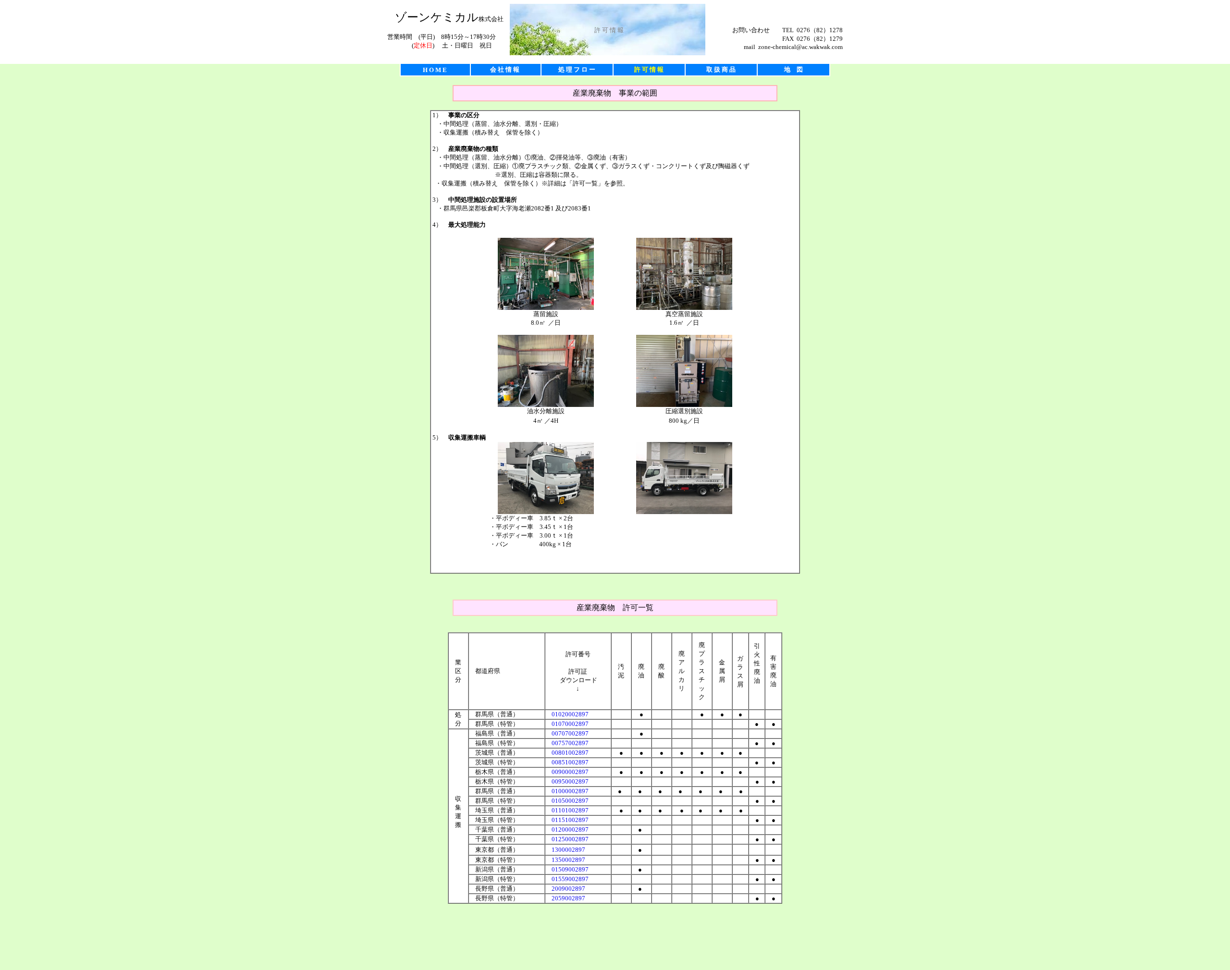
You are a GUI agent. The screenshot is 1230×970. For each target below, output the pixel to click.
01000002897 (570, 791)
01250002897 (570, 839)
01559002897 (570, 879)
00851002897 (570, 762)
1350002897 (568, 859)
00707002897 (570, 733)
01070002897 (570, 723)
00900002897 (570, 771)
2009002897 (568, 888)
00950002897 (570, 781)
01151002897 (570, 819)
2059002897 (568, 898)
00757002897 (570, 743)
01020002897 (570, 714)
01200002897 (570, 829)
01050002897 (570, 800)
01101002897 (570, 810)
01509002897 (570, 869)
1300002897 (568, 849)
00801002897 (570, 752)
